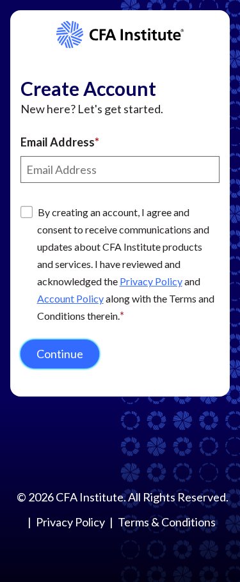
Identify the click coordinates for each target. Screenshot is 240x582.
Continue (59, 354)
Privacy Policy (151, 281)
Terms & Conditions (167, 522)
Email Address (57, 142)
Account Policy (70, 298)
